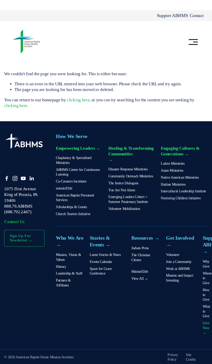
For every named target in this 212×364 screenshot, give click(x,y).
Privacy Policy (173, 357)
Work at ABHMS (178, 269)
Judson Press (140, 248)
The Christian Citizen (140, 257)
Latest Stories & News (105, 255)
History (61, 266)
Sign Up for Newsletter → (21, 238)
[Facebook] (6, 178)
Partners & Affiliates (63, 282)
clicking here (78, 99)
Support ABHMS (172, 15)
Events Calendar (101, 262)
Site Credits (191, 357)
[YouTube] (23, 178)
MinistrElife (139, 271)
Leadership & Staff (69, 273)
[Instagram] (15, 178)
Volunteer (172, 255)
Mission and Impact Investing (179, 277)
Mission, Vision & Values (68, 257)
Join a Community (179, 262)
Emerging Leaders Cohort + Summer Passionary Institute (128, 199)
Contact (197, 15)
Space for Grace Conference (101, 271)
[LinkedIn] (31, 178)
